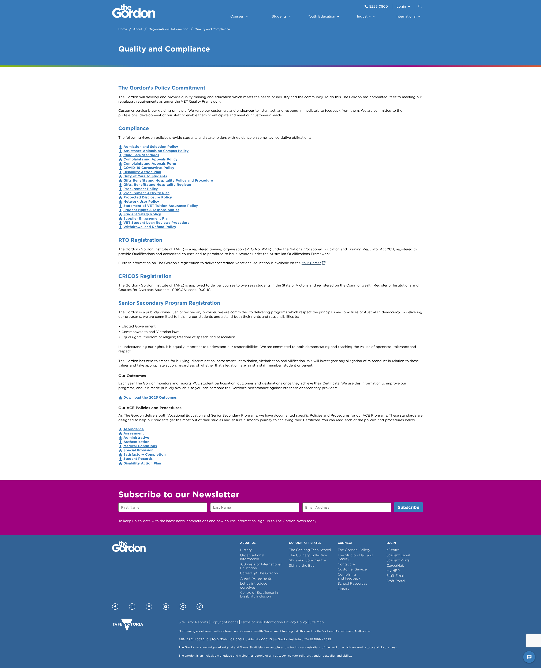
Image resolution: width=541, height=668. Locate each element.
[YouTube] (166, 606)
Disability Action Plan (142, 463)
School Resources (352, 583)
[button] (420, 6)
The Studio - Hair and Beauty (355, 557)
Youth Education (321, 16)
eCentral (393, 550)
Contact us (347, 564)
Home (122, 29)
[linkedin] (132, 606)
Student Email (398, 555)
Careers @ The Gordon (259, 573)
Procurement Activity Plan (146, 193)
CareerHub (395, 565)
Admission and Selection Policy (150, 147)
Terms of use (251, 622)
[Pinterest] (183, 606)
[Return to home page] (133, 17)
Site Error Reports (193, 622)
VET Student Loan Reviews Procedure (156, 223)
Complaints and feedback (349, 576)
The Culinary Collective (308, 555)
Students (279, 16)
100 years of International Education (260, 566)
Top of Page (27, 657)
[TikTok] (200, 606)
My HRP (393, 571)
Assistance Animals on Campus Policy (156, 151)
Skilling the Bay (301, 565)
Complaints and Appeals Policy (150, 159)
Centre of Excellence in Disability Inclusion (259, 594)
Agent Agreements (256, 578)
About (137, 29)
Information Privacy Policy (285, 622)
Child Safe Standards (141, 155)
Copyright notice (224, 622)
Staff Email (395, 576)
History (246, 550)
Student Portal (398, 560)
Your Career (311, 263)
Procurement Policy (140, 189)
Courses (237, 16)
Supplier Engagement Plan (146, 218)
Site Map (316, 622)
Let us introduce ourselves (253, 585)
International (406, 16)
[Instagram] (149, 606)
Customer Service (352, 569)
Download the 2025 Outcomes (150, 397)
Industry (364, 16)
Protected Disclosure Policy (147, 197)
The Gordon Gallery (354, 550)
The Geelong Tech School (310, 550)
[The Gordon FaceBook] (115, 606)
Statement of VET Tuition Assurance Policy (160, 206)
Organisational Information (169, 29)
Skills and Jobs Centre (307, 560)
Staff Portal (396, 581)
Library (343, 589)
